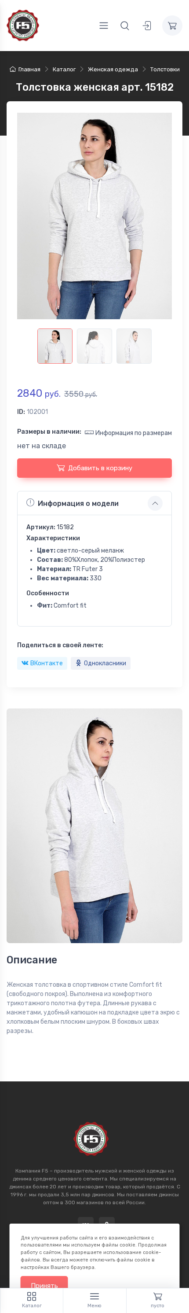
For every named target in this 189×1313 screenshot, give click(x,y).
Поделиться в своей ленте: (60, 645)
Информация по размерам (133, 433)
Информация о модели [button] (78, 503)
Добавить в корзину (100, 468)
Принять (44, 1286)
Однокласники (105, 663)
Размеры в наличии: (49, 431)
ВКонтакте (46, 663)
